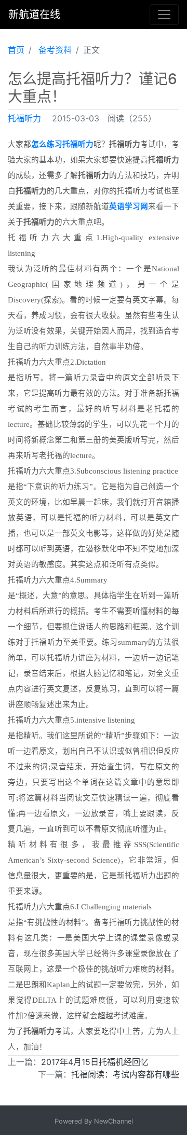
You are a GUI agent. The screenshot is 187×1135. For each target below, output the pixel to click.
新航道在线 (34, 14)
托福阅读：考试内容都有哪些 (125, 1074)
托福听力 (24, 118)
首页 (16, 50)
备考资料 (55, 50)
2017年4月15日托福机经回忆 (95, 1062)
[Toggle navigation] (164, 14)
